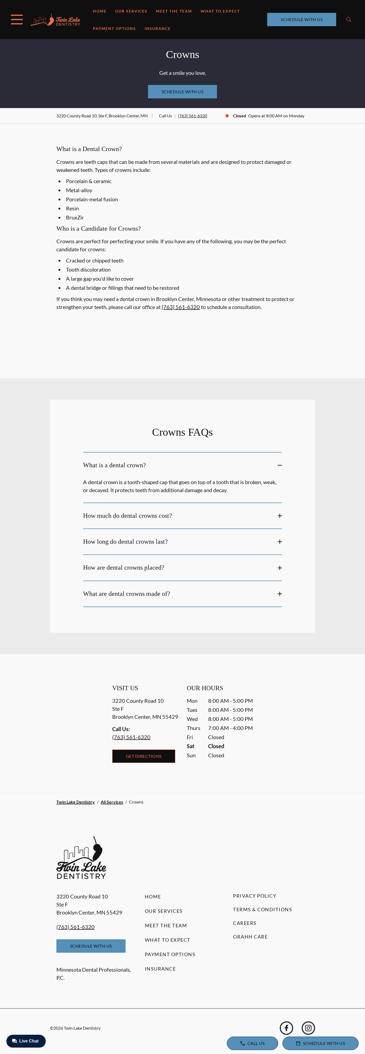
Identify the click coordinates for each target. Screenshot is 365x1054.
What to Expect (220, 11)
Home (100, 11)
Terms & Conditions (262, 909)
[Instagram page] (308, 1028)
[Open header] (17, 19)
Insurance (158, 28)
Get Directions (144, 756)
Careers (245, 923)
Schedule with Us (302, 19)
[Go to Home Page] (55, 19)
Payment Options (114, 28)
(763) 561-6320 (192, 115)
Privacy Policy (254, 896)
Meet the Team (174, 11)
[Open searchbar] (349, 19)
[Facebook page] (286, 1028)
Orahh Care (250, 937)
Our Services (131, 11)
